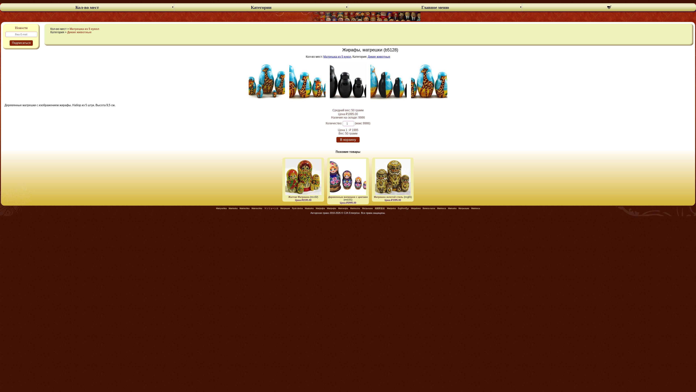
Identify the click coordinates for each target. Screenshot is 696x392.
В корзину (348, 140)
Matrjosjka (320, 208)
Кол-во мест (87, 7)
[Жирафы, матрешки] (267, 98)
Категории (261, 7)
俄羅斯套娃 (380, 208)
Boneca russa (429, 208)
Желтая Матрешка (298, 197)
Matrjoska (391, 208)
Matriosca (441, 208)
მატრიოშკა (403, 208)
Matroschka (257, 208)
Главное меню (435, 7)
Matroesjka (343, 208)
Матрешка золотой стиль (388, 197)
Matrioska (233, 208)
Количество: (334, 123)
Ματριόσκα (415, 208)
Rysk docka (297, 208)
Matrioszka (355, 208)
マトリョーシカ (271, 208)
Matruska (452, 208)
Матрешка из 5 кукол (84, 28)
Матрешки (285, 208)
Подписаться (21, 43)
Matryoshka (221, 208)
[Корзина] (609, 8)
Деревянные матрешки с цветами (348, 197)
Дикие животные (79, 32)
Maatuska (309, 208)
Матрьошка (367, 208)
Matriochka (244, 208)
